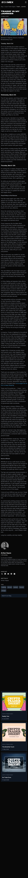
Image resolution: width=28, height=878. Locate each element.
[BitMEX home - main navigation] (7, 2)
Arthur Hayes (5, 580)
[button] (25, 2)
